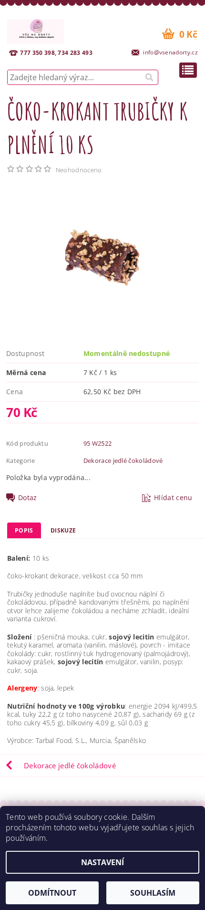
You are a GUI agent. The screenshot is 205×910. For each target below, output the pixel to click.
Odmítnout (52, 893)
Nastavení (102, 862)
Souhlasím (152, 893)
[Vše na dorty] (35, 30)
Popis (24, 530)
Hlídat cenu (173, 497)
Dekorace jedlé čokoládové (123, 460)
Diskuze (63, 530)
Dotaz (27, 497)
